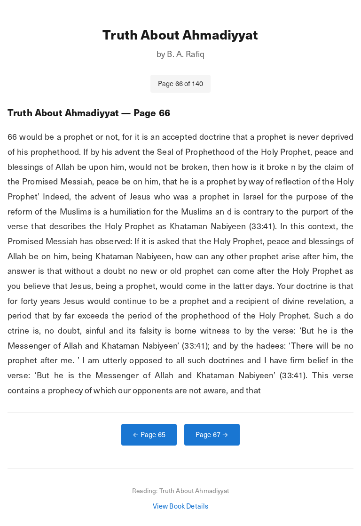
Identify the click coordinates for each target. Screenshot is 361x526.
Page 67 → (212, 434)
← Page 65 (149, 434)
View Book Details (181, 506)
